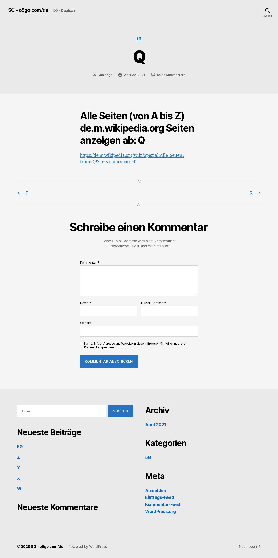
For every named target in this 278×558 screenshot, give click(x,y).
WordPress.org (160, 511)
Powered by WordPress (87, 546)
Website (86, 323)
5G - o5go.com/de (28, 10)
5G (139, 38)
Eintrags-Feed (159, 497)
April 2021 (155, 424)
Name (85, 303)
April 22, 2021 (134, 75)
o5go (109, 75)
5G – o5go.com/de (47, 546)
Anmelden (155, 490)
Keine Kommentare (171, 75)
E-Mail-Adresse (153, 303)
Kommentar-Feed (163, 504)
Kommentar (89, 262)
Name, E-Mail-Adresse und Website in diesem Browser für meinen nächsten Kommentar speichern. (135, 345)
